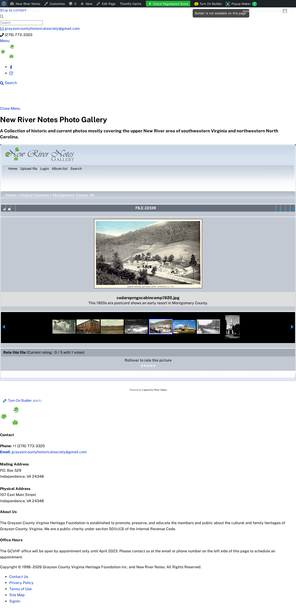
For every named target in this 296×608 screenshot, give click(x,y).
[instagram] (11, 73)
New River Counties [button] (56, 97)
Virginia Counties (34, 195)
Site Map (17, 595)
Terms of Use (20, 589)
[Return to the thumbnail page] (3, 208)
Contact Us (18, 577)
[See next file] (288, 208)
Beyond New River (102, 97)
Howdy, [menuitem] (262, 11)
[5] (154, 366)
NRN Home (17, 97)
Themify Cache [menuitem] (130, 4)
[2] (145, 366)
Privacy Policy (21, 583)
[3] (148, 366)
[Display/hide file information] (8, 208)
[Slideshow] (13, 208)
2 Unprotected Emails (23, 11)
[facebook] (11, 67)
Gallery (179, 97)
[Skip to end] (292, 208)
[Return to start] (278, 208)
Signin (14, 601)
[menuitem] (4, 3)
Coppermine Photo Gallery (154, 390)
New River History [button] (146, 97)
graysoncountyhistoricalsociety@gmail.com (43, 452)
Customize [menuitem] (57, 4)
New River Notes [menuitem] (28, 4)
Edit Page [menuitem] (109, 4)
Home (11, 195)
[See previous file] (283, 208)
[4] (151, 366)
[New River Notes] (34, 57)
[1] (142, 366)
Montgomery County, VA (73, 195)
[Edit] (37, 400)
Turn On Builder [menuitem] (209, 4)
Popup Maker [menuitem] (243, 4)
